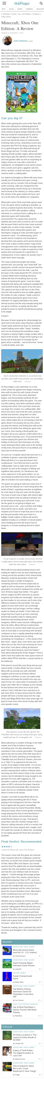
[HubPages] (22, 3)
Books (20, 9)
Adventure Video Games (24, 947)
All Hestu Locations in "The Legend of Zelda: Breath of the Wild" (25, 1037)
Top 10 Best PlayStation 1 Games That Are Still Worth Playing (24, 1009)
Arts (3, 9)
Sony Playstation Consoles (25, 1004)
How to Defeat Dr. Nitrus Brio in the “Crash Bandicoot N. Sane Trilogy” (24, 1068)
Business (29, 9)
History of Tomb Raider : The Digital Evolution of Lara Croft (23, 1053)
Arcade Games (19, 973)
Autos (11, 9)
